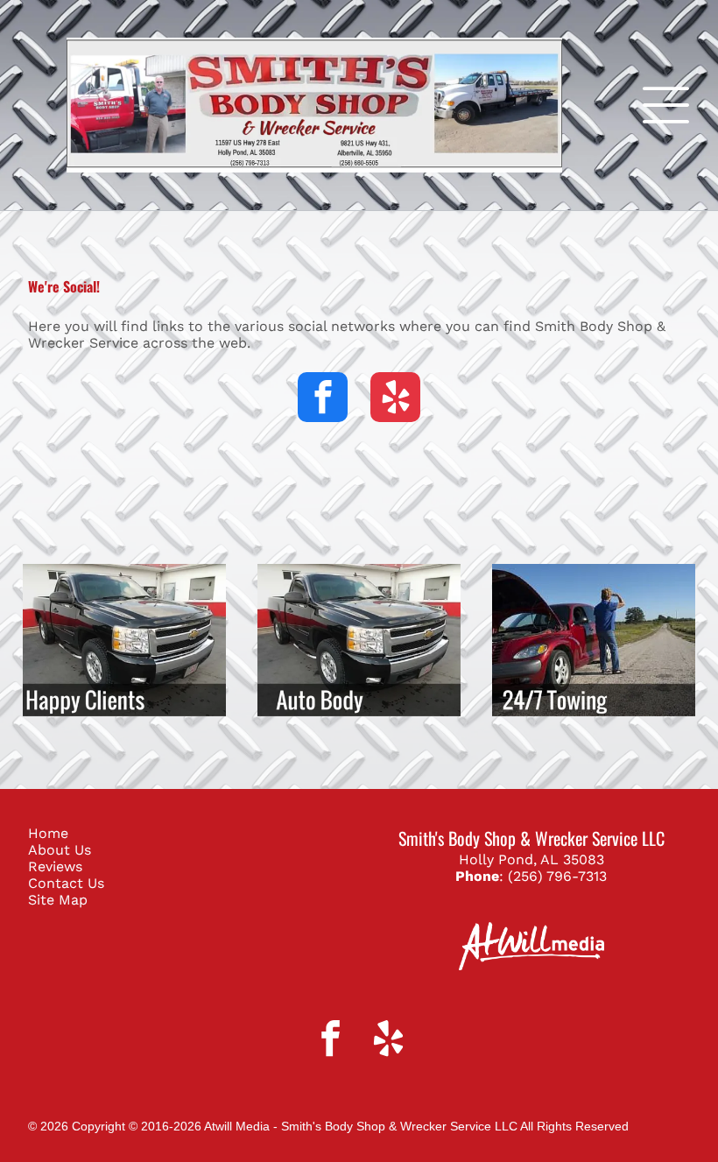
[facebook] (323, 399)
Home (48, 833)
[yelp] (395, 399)
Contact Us (66, 883)
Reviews (55, 866)
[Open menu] (666, 105)
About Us (59, 850)
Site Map (58, 899)
